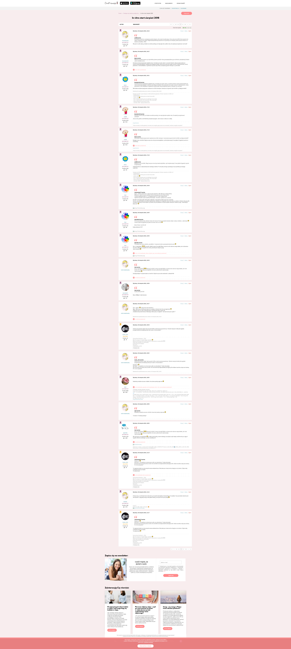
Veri (125, 195)
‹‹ (171, 549)
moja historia (136, 123)
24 (175, 24)
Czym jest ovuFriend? (165, 8)
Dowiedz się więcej (148, 642)
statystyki (158, 3)
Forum (119, 13)
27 (182, 24)
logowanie (183, 8)
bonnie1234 (125, 40)
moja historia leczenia (138, 399)
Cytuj (181, 31)
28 (185, 24)
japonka (125, 432)
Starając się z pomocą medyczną (131, 13)
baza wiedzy (168, 3)
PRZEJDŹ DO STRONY (145, 646)
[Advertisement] (110, 32)
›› (189, 24)
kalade (125, 501)
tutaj (164, 571)
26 (180, 24)
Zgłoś (189, 31)
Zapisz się (170, 575)
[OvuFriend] (111, 4)
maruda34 (125, 293)
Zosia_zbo (125, 334)
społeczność (181, 3)
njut (125, 387)
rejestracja (175, 8)
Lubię (185, 31)
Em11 (125, 85)
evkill (125, 116)
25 (178, 24)
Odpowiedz (186, 13)
